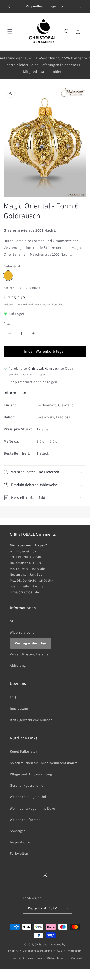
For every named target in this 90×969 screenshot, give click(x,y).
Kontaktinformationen (27, 958)
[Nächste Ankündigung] (80, 6)
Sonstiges (18, 831)
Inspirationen (21, 842)
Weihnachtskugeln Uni (28, 796)
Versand (22, 304)
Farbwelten (19, 853)
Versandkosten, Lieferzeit (30, 654)
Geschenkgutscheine (27, 785)
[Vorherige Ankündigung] (9, 6)
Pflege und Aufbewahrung (31, 774)
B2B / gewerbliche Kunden (31, 720)
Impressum (19, 708)
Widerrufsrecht (22, 632)
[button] (10, 31)
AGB (13, 621)
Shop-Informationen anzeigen (33, 382)
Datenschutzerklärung (37, 950)
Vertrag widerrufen (30, 643)
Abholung (18, 665)
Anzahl (8, 323)
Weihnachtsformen (25, 819)
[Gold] (8, 275)
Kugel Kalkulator (24, 751)
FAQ (13, 697)
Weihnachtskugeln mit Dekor (33, 808)
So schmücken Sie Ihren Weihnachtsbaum (44, 763)
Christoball (42, 944)
